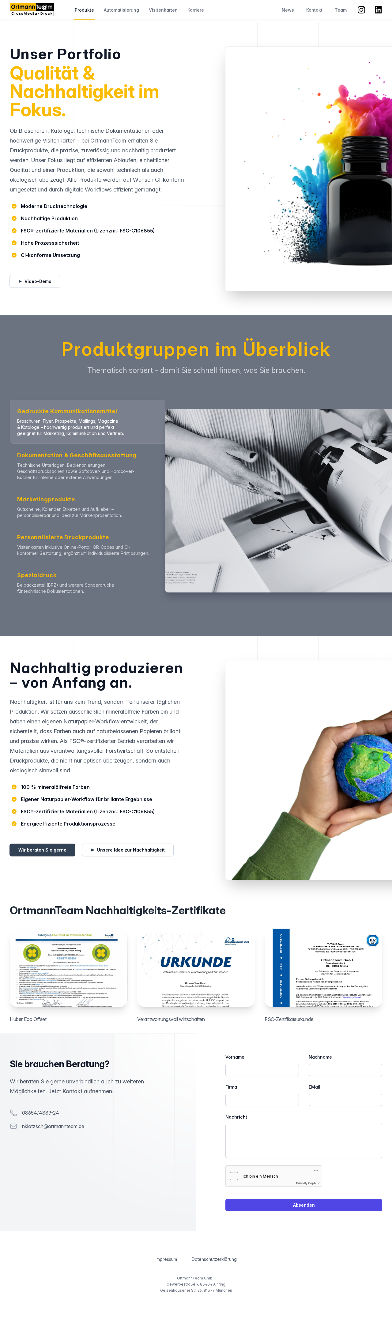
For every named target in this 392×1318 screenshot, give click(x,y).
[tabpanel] (273, 500)
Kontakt (314, 10)
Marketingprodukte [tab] (46, 499)
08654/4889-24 (40, 1113)
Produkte (84, 10)
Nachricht (236, 1116)
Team (341, 10)
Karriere (195, 10)
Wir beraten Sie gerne (42, 849)
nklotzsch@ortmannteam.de (53, 1126)
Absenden (304, 1205)
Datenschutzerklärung (214, 1259)
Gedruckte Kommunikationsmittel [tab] (67, 411)
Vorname (234, 1057)
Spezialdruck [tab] (37, 575)
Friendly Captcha (308, 1183)
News (288, 10)
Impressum (166, 1259)
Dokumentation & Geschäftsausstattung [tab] (77, 455)
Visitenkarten (163, 10)
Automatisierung (121, 10)
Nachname (320, 1057)
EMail (314, 1087)
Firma (231, 1087)
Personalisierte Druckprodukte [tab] (63, 537)
